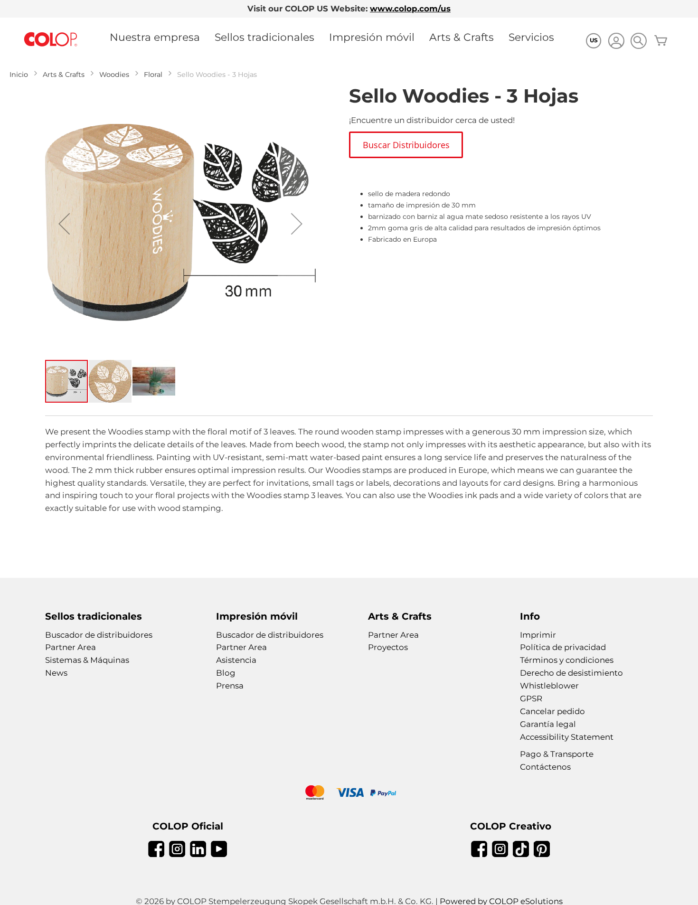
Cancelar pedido (552, 711)
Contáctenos (545, 767)
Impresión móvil (372, 37)
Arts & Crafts (461, 37)
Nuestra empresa (155, 37)
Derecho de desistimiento (571, 673)
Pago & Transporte (557, 754)
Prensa (230, 685)
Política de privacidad (563, 647)
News (56, 673)
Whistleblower (549, 685)
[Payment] (349, 793)
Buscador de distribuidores (98, 635)
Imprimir (538, 635)
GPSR (531, 698)
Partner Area (70, 647)
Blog (226, 673)
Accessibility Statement (566, 737)
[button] (64, 223)
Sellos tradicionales (264, 37)
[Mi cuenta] (616, 42)
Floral (153, 74)
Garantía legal (548, 724)
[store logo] (51, 39)
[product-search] (638, 40)
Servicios (531, 37)
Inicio (18, 74)
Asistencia (236, 660)
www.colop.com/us (410, 8)
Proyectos (388, 647)
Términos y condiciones (566, 660)
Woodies (114, 74)
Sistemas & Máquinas (87, 660)
